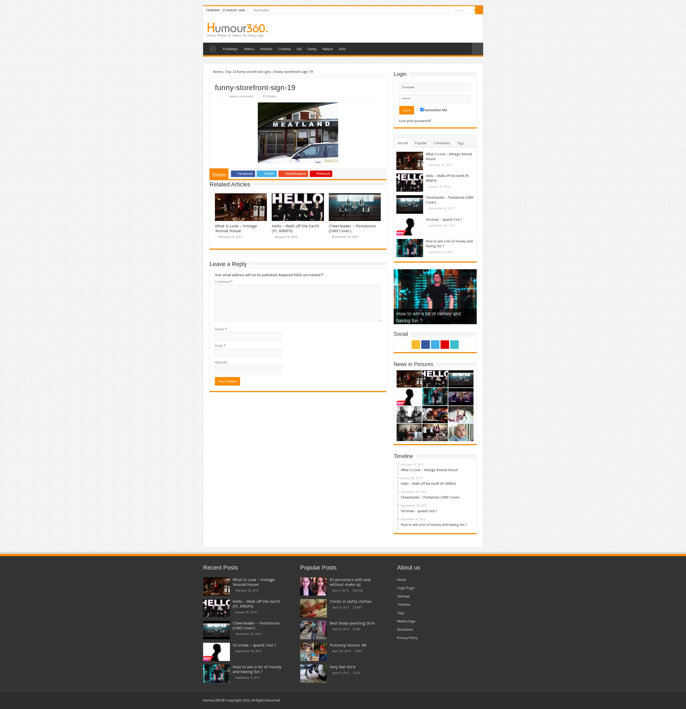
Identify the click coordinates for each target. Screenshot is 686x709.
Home (213, 48)
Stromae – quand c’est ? (444, 219)
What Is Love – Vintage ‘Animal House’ (236, 228)
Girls (342, 49)
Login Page (405, 588)
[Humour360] (237, 30)
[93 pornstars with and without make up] (313, 586)
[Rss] (427, 10)
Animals (266, 49)
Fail (299, 49)
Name (221, 329)
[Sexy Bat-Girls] (313, 673)
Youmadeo (261, 10)
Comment (224, 282)
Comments (442, 143)
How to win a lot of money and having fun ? (257, 669)
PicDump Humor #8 (348, 645)
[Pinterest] (442, 10)
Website (221, 362)
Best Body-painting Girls (352, 623)
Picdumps (230, 49)
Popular (421, 143)
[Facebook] (432, 10)
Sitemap (403, 596)
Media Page (406, 621)
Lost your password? (415, 121)
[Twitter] (437, 10)
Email (220, 346)
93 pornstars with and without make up (350, 582)
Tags (460, 143)
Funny (312, 49)
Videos (249, 49)
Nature (327, 49)
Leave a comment (241, 96)
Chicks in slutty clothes (351, 601)
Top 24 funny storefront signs (248, 72)
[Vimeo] (447, 10)
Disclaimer (405, 629)
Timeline (403, 605)
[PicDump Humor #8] (313, 652)
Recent (403, 143)
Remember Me (435, 110)
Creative (284, 49)
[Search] (479, 10)
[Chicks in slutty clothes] (313, 608)
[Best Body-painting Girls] (313, 630)
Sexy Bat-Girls (343, 666)
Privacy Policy (407, 638)
